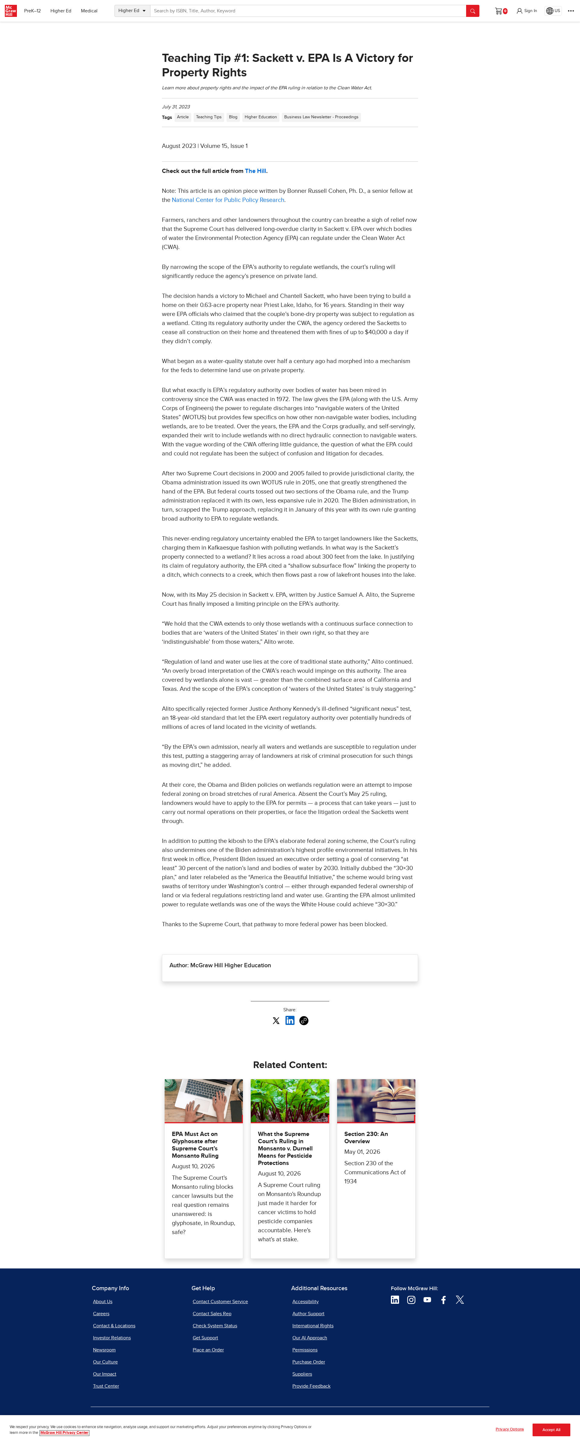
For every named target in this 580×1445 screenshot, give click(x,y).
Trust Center (106, 1386)
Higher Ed (60, 10)
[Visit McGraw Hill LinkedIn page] (395, 1299)
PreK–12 (32, 10)
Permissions (304, 1350)
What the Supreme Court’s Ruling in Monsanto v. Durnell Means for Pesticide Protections (285, 1148)
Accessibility (305, 1301)
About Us (102, 1301)
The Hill (255, 171)
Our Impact (104, 1374)
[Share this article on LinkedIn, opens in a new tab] (290, 1020)
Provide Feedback (311, 1386)
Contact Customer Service (220, 1301)
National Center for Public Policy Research (228, 200)
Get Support (205, 1337)
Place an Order (208, 1350)
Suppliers (302, 1374)
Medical (89, 10)
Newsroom (104, 1350)
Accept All (551, 1430)
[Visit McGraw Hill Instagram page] (411, 1299)
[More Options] (571, 11)
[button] (527, 11)
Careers (101, 1313)
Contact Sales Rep (212, 1313)
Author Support (308, 1313)
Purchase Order (308, 1362)
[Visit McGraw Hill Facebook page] (444, 1299)
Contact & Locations (114, 1325)
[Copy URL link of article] (303, 1020)
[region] (290, 1430)
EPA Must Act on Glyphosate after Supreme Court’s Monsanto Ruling (195, 1145)
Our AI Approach (309, 1337)
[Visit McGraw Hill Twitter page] (460, 1299)
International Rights (313, 1325)
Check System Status (215, 1325)
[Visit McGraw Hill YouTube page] (427, 1299)
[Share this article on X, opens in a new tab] (276, 1020)
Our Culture (105, 1362)
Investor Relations (112, 1337)
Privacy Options (510, 1429)
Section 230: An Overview (366, 1137)
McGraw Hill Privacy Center (64, 1433)
